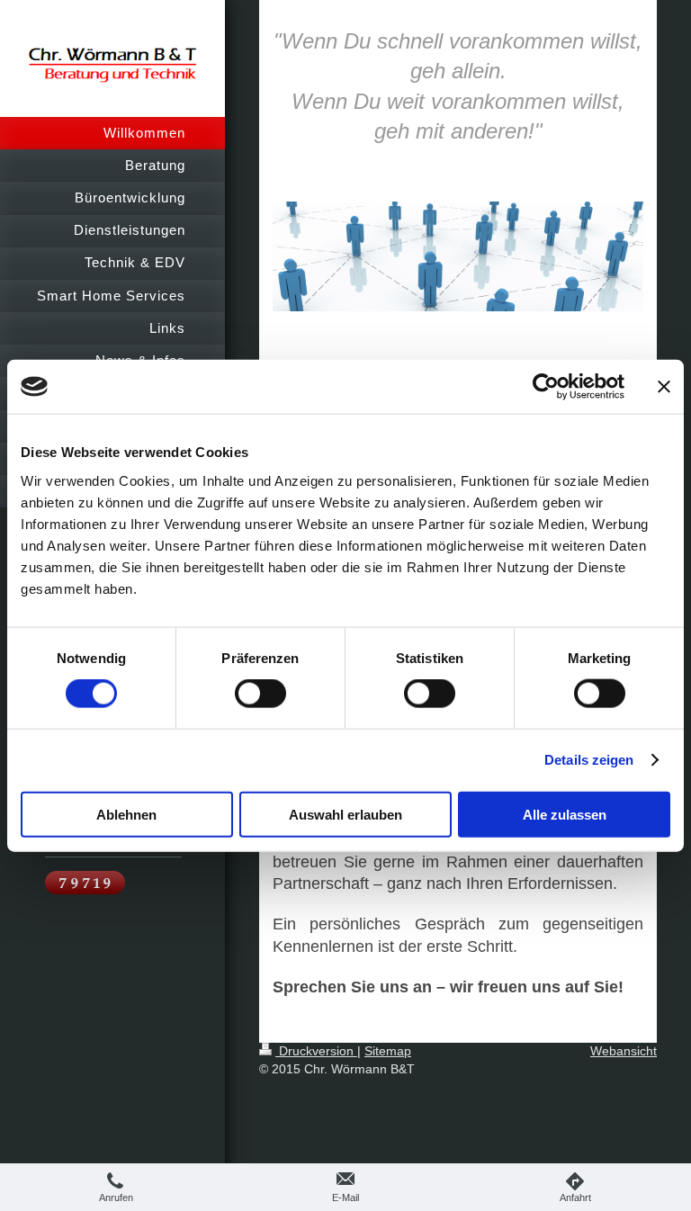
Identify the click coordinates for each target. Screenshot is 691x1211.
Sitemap (387, 1051)
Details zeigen (588, 759)
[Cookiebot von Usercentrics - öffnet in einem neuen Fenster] (545, 386)
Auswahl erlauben (345, 813)
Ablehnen (126, 813)
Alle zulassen (564, 813)
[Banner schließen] (664, 387)
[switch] (260, 693)
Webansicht (623, 1051)
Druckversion (316, 1051)
